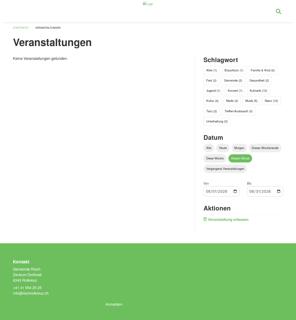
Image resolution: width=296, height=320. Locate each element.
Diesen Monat (240, 158)
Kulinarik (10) (258, 90)
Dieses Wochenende (265, 148)
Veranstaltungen (47, 27)
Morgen (239, 148)
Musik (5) (251, 100)
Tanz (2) (211, 111)
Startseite (20, 27)
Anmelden (113, 304)
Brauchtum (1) (234, 70)
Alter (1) (211, 70)
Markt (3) (232, 100)
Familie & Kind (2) (263, 70)
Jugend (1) (213, 90)
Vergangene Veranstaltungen (225, 168)
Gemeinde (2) (233, 80)
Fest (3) (211, 80)
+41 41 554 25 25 (27, 287)
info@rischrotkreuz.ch (31, 293)
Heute (223, 148)
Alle (208, 148)
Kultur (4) (212, 100)
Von (206, 183)
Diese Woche (215, 158)
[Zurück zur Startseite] (148, 11)
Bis (249, 183)
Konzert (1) (235, 90)
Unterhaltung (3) (217, 121)
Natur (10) (271, 100)
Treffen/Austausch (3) (239, 111)
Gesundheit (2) (259, 80)
